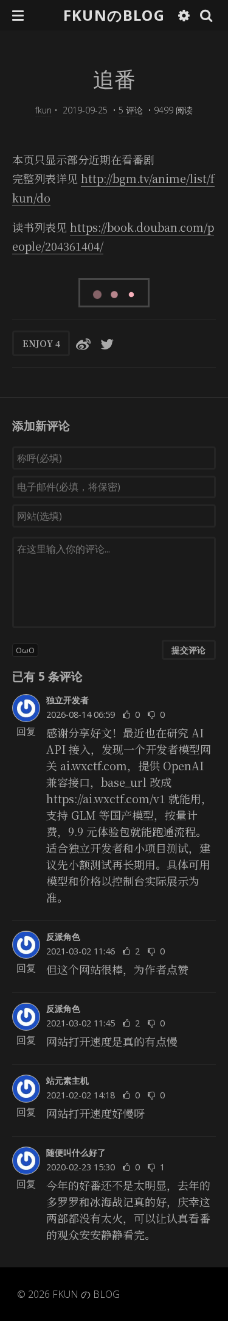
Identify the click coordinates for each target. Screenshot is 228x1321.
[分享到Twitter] (107, 343)
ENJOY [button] (41, 343)
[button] (18, 15)
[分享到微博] (83, 343)
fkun (43, 110)
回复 (26, 731)
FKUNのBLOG (114, 15)
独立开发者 (67, 700)
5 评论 (131, 110)
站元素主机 (67, 1080)
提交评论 (188, 650)
